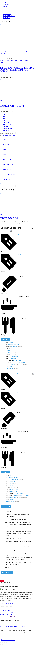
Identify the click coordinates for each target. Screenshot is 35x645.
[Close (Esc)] (6, 642)
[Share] (4, 642)
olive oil (12, 342)
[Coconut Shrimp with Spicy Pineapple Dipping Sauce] (14, 44)
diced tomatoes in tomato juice (21, 362)
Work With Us (7, 14)
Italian (19, 254)
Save (3, 580)
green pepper (10, 352)
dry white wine (14, 356)
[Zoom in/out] (0, 642)
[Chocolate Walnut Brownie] (14, 98)
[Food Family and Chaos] (7, 640)
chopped (12, 348)
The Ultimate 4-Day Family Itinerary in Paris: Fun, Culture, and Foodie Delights (17, 70)
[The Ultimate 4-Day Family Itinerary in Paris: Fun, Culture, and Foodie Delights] (14, 60)
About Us (6, 4)
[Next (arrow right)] (2, 644)
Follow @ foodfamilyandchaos (12, 627)
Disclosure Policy (9, 16)
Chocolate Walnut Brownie (12, 106)
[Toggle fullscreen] (2, 642)
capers (10, 366)
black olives (13, 364)
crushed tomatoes (18, 360)
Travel (5, 6)
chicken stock (13, 358)
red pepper (10, 350)
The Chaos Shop (8, 12)
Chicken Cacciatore (9, 218)
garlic (12, 354)
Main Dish (20, 235)
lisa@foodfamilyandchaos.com (8, 603)
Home (4, 2)
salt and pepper (10, 368)
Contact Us (6, 18)
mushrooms (14, 346)
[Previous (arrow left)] (0, 644)
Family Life (7, 10)
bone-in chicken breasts (13, 344)
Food (4, 8)
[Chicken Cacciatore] (14, 212)
